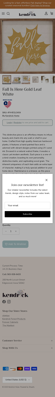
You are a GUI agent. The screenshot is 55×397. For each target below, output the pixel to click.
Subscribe (27, 214)
